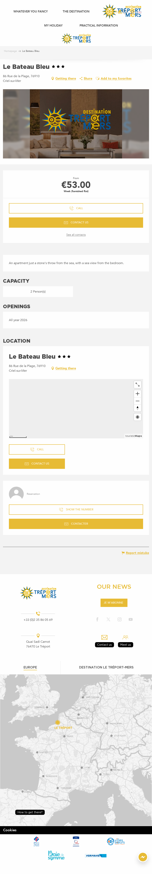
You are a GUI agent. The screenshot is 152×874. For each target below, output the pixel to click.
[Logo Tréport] (38, 593)
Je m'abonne (113, 603)
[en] (140, 12)
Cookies (9, 830)
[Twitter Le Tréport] (108, 620)
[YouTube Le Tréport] (130, 620)
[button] (132, 12)
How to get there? (30, 812)
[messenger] (143, 861)
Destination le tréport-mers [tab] (106, 667)
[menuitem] (30, 11)
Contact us (104, 644)
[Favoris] (125, 12)
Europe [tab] (30, 667)
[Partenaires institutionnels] (36, 841)
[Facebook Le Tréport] (97, 620)
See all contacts (76, 235)
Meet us (125, 644)
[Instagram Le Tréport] (119, 620)
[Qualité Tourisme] (76, 841)
